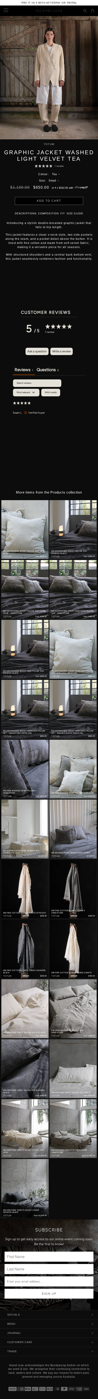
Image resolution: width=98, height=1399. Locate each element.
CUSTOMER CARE (19, 1342)
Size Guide (75, 213)
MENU (11, 1323)
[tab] (48, 370)
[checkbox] (50, 392)
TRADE (12, 1351)
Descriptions (25, 213)
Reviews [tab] (24, 369)
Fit (62, 213)
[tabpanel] (49, 413)
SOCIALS (13, 1314)
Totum (49, 144)
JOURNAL (14, 1333)
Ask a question (37, 351)
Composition (48, 213)
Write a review (61, 351)
